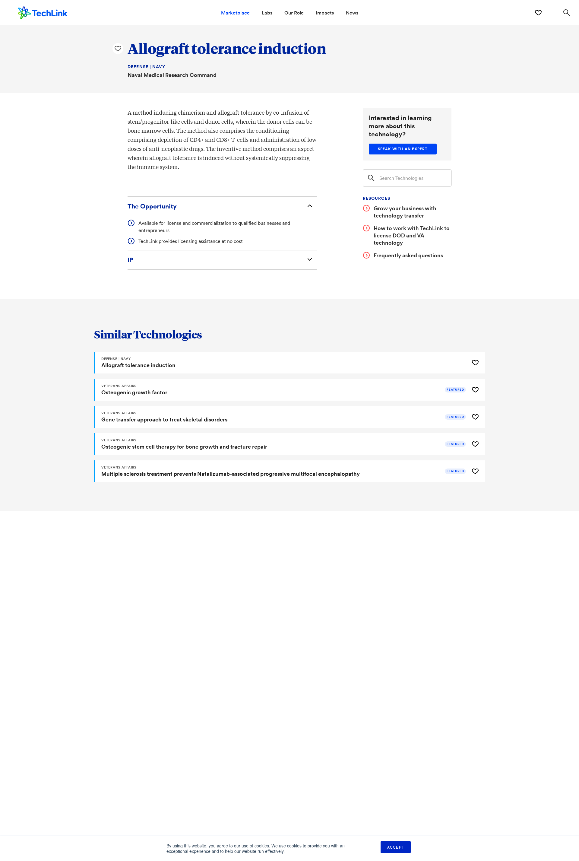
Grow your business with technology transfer (405, 212)
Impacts (325, 12)
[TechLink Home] (43, 12)
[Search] (371, 178)
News (352, 12)
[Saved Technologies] (538, 12)
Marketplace (235, 12)
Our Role (294, 12)
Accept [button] (395, 847)
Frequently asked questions (408, 255)
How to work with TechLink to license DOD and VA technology (412, 235)
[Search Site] (566, 12)
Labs (267, 12)
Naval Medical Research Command (172, 74)
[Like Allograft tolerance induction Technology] (117, 48)
